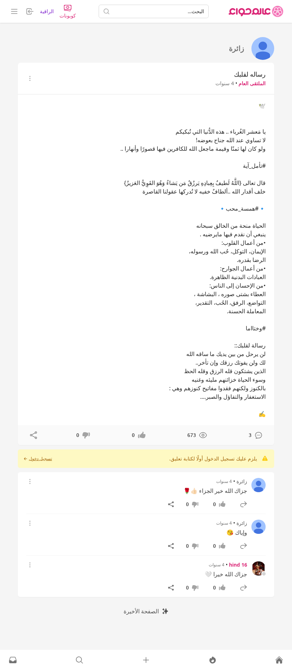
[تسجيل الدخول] (146, 660)
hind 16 (238, 564)
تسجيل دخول (40, 459)
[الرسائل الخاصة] (13, 660)
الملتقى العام (252, 83)
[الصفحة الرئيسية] (256, 11)
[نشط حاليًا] (212, 660)
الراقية (47, 11)
